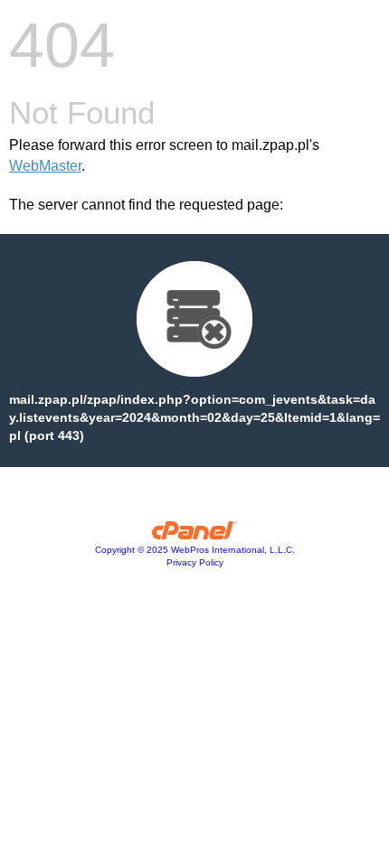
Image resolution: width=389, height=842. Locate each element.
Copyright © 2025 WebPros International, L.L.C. (195, 550)
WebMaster (45, 165)
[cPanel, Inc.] (195, 535)
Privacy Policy (194, 562)
